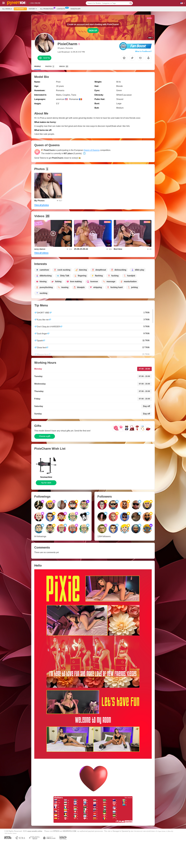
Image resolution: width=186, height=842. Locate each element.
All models (7, 9)
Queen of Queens (91, 150)
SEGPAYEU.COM (69, 831)
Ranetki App (75, 9)
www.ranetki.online (34, 831)
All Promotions (47, 9)
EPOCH (56, 831)
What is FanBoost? (143, 51)
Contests (61, 9)
